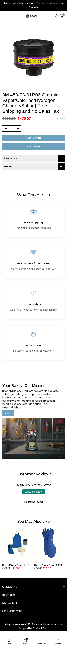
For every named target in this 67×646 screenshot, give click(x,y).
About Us (8, 413)
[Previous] (4, 544)
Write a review (33, 491)
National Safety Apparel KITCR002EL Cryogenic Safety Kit (28, 565)
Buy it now (33, 146)
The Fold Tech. (40, 628)
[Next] (62, 544)
